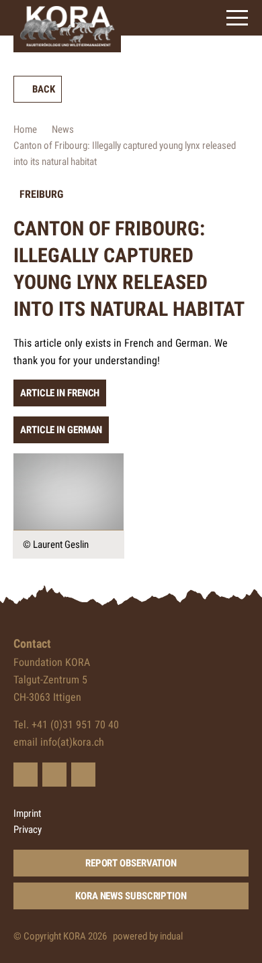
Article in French (59, 393)
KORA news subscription (131, 896)
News (63, 129)
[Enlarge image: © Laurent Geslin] (68, 491)
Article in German (61, 430)
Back (43, 89)
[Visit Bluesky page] (25, 774)
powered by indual (148, 936)
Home (25, 129)
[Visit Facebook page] (54, 774)
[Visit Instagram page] (83, 774)
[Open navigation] (237, 17)
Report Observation (131, 863)
